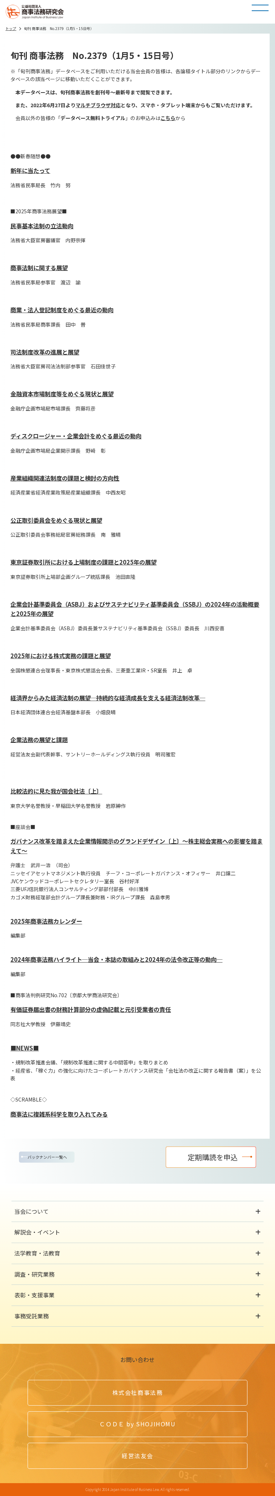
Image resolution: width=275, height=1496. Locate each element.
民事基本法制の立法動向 (41, 226)
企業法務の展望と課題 (39, 739)
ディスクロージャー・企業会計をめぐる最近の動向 (75, 436)
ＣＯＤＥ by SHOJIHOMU (137, 1424)
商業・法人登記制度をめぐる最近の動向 (62, 309)
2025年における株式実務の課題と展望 (60, 655)
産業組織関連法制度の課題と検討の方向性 (64, 478)
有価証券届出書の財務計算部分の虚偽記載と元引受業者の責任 (90, 1009)
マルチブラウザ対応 (98, 105)
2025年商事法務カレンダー (46, 921)
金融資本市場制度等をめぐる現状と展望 (62, 393)
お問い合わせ (137, 1359)
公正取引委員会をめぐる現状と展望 (56, 520)
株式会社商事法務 (137, 1392)
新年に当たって (30, 170)
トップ (10, 28)
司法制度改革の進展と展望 (44, 352)
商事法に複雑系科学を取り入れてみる (59, 1114)
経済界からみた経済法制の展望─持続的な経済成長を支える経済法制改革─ (107, 698)
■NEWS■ (24, 1048)
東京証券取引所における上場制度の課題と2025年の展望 (83, 562)
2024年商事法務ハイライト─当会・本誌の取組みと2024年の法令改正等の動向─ (116, 959)
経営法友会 (137, 1455)
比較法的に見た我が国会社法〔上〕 (56, 791)
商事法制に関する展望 (39, 267)
